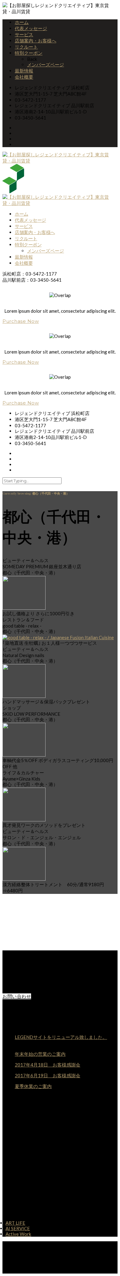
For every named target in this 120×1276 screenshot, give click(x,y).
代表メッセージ (31, 28)
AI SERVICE (18, 1228)
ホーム (22, 22)
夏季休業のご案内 (33, 1086)
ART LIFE (15, 1223)
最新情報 (24, 70)
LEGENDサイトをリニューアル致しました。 (61, 1037)
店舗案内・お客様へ (35, 40)
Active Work (18, 1234)
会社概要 (24, 77)
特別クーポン (28, 53)
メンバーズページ (45, 64)
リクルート (26, 46)
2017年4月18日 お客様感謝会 (47, 1064)
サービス (24, 34)
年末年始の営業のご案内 (40, 1054)
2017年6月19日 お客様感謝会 (47, 1075)
